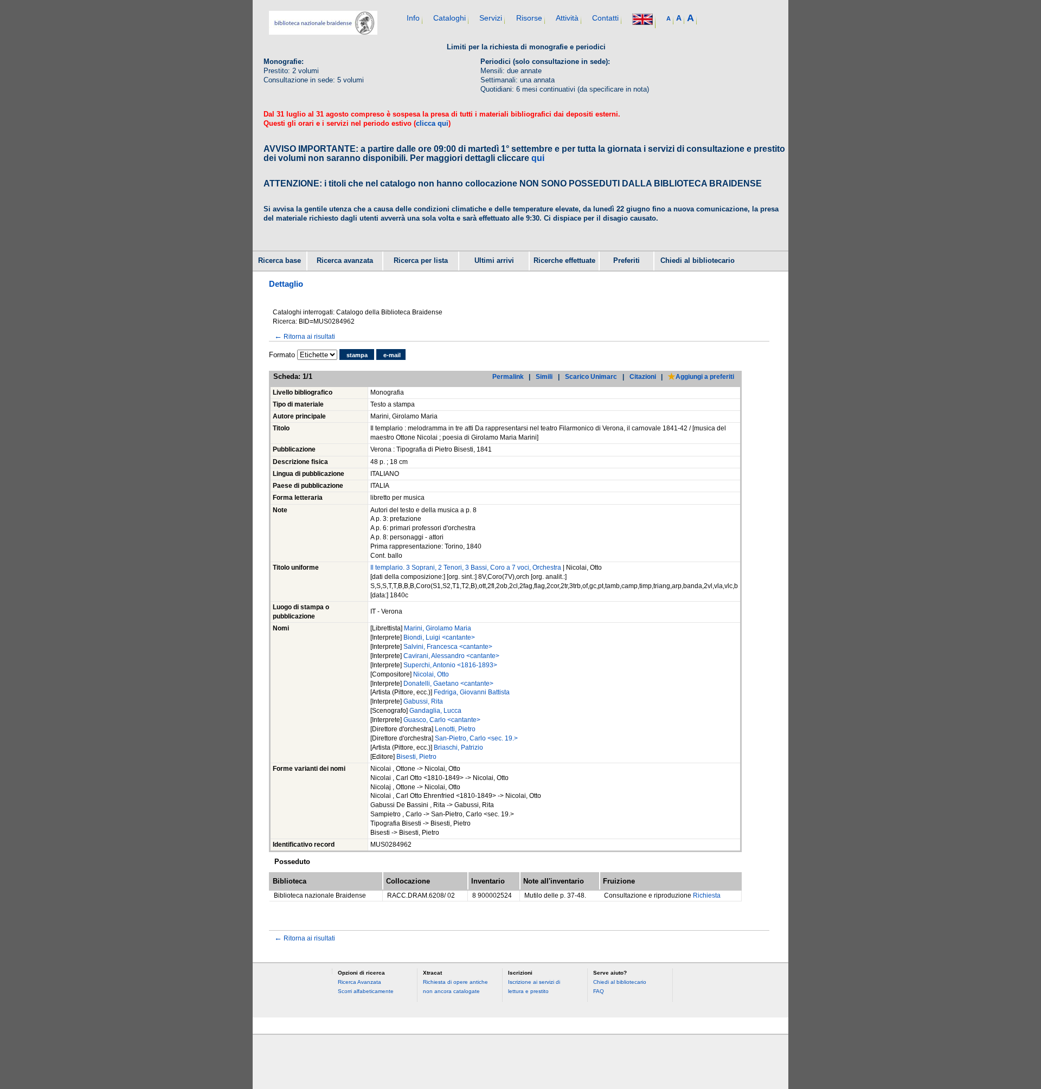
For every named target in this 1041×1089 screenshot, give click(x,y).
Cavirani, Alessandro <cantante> (451, 656)
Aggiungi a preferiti (705, 376)
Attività (567, 18)
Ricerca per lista (421, 261)
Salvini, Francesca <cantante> (447, 646)
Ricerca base (279, 261)
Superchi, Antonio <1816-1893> (450, 665)
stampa (357, 355)
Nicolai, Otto (431, 674)
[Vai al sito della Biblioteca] (323, 32)
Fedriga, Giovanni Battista (472, 692)
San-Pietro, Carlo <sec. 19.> (476, 738)
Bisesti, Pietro (416, 756)
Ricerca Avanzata (359, 982)
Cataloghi (449, 18)
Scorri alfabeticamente (366, 991)
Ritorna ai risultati (304, 336)
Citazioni (642, 376)
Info (413, 18)
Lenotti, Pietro (455, 729)
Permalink (508, 376)
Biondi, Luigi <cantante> (439, 637)
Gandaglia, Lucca (435, 710)
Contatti (605, 18)
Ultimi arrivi (494, 261)
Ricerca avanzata (345, 261)
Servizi (490, 18)
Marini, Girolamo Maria (437, 628)
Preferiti (626, 261)
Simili (544, 376)
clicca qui (432, 123)
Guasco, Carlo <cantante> (441, 720)
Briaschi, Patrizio (458, 747)
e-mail (392, 355)
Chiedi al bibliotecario (697, 261)
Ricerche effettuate (564, 261)
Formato (282, 355)
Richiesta (707, 895)
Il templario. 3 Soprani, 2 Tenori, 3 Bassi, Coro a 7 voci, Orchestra (465, 567)
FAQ (598, 991)
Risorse (529, 18)
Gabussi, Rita (423, 701)
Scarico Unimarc (591, 376)
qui (537, 158)
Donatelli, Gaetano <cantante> (448, 683)
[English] (642, 20)
